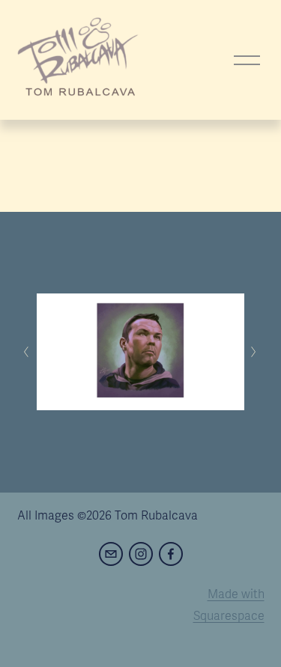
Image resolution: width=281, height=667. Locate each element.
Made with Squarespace (229, 605)
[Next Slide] (254, 352)
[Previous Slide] (26, 352)
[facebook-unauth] (171, 554)
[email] (111, 554)
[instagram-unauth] (141, 554)
